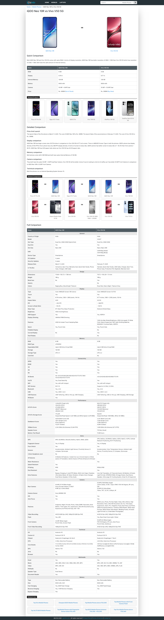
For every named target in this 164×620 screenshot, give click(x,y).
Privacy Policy (87, 618)
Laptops (63, 2)
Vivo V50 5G (114, 51)
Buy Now (110, 91)
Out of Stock (69, 91)
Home (47, 2)
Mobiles (54, 2)
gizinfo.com (66, 618)
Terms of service (98, 618)
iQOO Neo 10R (50, 51)
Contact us (107, 618)
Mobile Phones (36, 7)
